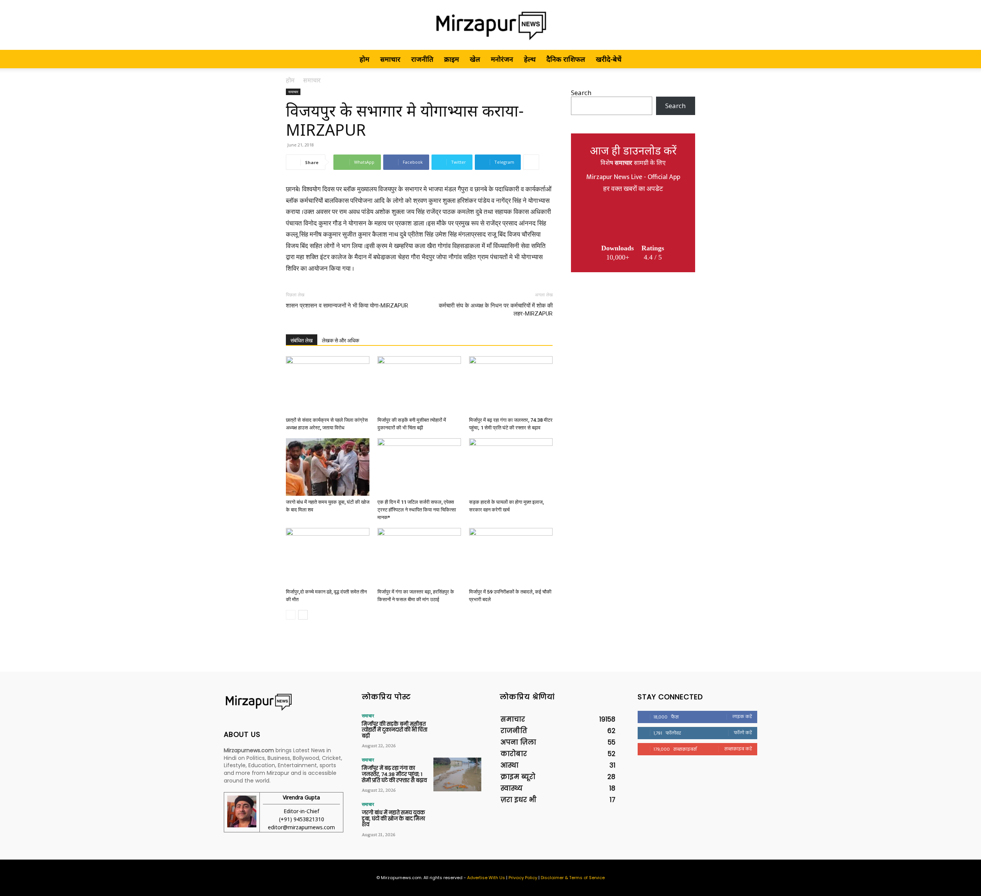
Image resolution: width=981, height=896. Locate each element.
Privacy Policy (523, 878)
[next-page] (303, 615)
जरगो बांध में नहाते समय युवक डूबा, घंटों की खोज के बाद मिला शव (393, 818)
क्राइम (451, 59)
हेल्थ (530, 59)
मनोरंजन (502, 59)
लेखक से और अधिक (340, 340)
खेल (475, 59)
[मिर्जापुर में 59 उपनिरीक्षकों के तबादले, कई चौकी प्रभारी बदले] (511, 556)
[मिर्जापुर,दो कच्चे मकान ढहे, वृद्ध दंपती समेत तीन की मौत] (327, 556)
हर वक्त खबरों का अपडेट (633, 189)
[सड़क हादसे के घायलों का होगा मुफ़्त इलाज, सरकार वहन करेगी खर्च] (511, 467)
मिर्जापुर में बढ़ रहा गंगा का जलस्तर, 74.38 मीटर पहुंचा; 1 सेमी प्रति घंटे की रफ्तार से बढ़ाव (394, 774)
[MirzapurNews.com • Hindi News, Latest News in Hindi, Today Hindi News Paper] (490, 25)
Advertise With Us (486, 878)
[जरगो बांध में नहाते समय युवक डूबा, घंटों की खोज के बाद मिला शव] (327, 467)
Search (581, 92)
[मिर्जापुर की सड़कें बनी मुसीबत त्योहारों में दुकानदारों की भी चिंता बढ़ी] (419, 385)
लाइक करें (742, 717)
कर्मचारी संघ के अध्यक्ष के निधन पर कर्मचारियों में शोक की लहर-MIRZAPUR (496, 309)
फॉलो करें (743, 733)
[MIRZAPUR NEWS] (283, 702)
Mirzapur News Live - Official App (633, 177)
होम (364, 59)
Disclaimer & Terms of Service (573, 878)
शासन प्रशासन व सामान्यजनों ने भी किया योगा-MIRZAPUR (347, 305)
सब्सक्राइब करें (738, 749)
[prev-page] (290, 615)
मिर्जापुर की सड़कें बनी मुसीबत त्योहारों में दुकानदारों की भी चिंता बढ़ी (394, 730)
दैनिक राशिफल (565, 59)
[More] (531, 162)
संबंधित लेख (301, 340)
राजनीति (422, 59)
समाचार (390, 59)
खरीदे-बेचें (609, 59)
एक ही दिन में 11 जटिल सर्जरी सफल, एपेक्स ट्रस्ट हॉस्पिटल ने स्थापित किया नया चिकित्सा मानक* (416, 509)
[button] (686, 59)
